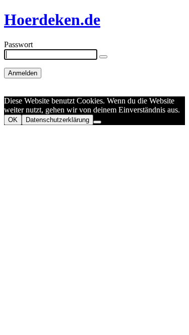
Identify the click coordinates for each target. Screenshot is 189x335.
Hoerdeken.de (52, 20)
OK (13, 120)
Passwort (18, 44)
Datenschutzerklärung (57, 120)
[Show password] (103, 56)
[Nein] (97, 122)
